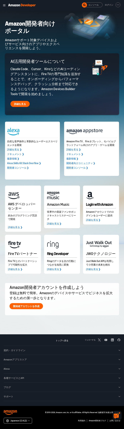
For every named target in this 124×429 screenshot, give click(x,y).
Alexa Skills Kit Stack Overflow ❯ (24, 163)
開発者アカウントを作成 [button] (26, 306)
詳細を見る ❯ (14, 149)
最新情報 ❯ (13, 158)
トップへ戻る (62, 340)
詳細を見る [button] (20, 103)
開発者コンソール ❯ (18, 167)
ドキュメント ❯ (15, 154)
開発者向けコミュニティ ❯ (80, 163)
